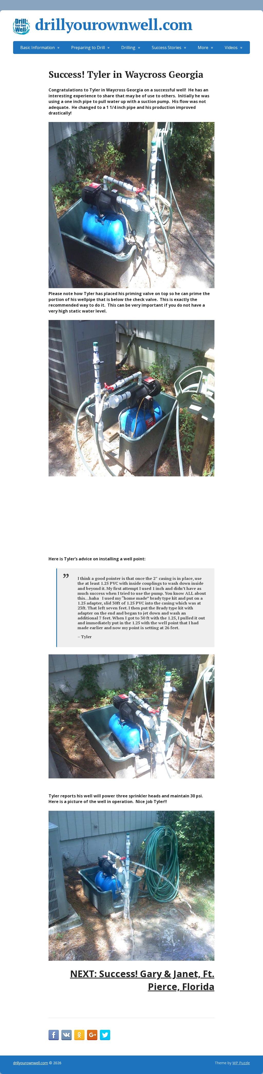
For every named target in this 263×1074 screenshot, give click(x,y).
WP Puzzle (241, 1062)
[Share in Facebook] (54, 1035)
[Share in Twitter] (105, 1035)
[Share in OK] (79, 1035)
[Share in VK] (66, 1035)
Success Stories (166, 47)
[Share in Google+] (92, 1035)
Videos (231, 47)
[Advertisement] (131, 517)
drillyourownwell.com (113, 24)
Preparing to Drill (88, 47)
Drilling (128, 47)
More (203, 47)
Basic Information (37, 47)
